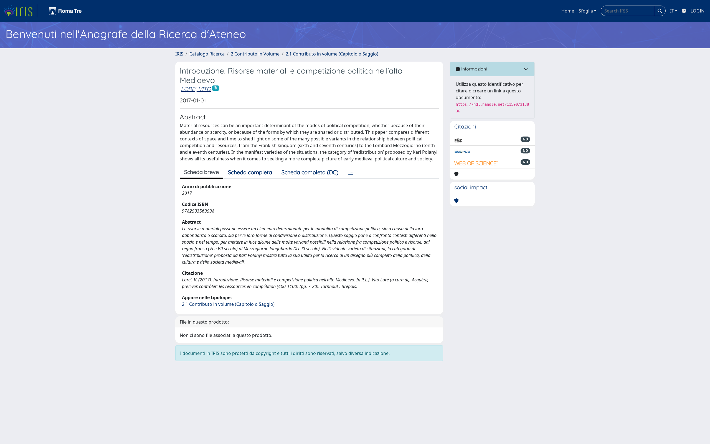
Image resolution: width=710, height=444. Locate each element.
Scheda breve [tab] (201, 171)
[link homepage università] (65, 10)
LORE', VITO (196, 88)
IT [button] (672, 11)
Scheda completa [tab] (250, 172)
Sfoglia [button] (586, 11)
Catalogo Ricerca (207, 54)
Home (567, 11)
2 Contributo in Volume (255, 54)
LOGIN (697, 11)
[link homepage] (20, 10)
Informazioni (473, 69)
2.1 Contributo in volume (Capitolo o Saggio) (332, 54)
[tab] (350, 172)
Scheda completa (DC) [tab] (310, 172)
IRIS (179, 54)
